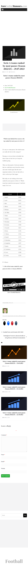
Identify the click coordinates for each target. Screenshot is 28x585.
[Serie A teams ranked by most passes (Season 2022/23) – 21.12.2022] (14, 372)
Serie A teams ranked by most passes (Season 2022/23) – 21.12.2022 (14, 388)
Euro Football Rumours (10, 87)
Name (3, 454)
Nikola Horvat (12, 71)
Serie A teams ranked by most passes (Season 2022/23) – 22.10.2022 (14, 414)
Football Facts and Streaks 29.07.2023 (13, 332)
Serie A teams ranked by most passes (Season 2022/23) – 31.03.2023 (14, 362)
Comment (4, 435)
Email (3, 461)
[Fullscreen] (23, 289)
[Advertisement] (14, 26)
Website (3, 468)
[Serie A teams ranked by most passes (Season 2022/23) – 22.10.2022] (14, 398)
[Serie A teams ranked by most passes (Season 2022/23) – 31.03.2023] (14, 346)
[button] (14, 285)
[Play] (4, 289)
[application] (14, 284)
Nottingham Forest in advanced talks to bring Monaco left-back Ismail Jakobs (14, 337)
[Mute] (21, 289)
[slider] (13, 289)
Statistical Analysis (7, 59)
